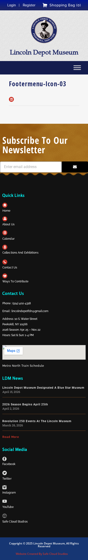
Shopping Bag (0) (65, 5)
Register (29, 5)
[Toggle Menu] (77, 67)
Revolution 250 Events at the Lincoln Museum (36, 421)
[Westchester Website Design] (4, 517)
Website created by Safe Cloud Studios (42, 554)
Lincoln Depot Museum (44, 52)
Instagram (9, 492)
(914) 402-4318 (21, 303)
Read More (10, 437)
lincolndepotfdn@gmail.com (29, 311)
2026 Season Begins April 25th (25, 404)
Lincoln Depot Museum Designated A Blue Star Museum (43, 387)
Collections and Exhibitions (20, 252)
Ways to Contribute (15, 281)
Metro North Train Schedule (23, 365)
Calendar (8, 238)
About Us (8, 224)
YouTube (8, 507)
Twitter (6, 478)
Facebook (8, 464)
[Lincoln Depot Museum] (44, 30)
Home (6, 210)
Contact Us (9, 267)
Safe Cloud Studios (15, 521)
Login (11, 5)
